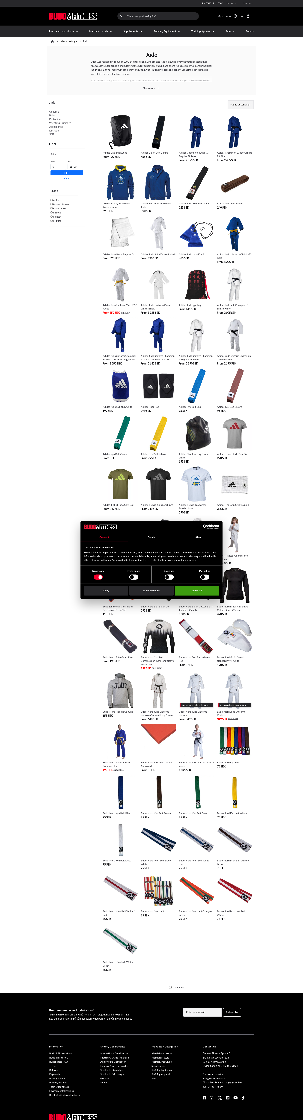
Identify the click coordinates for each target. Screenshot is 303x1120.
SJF (51, 134)
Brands (250, 31)
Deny (106, 590)
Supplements (130, 31)
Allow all (197, 590)
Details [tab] (151, 537)
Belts (52, 115)
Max (70, 161)
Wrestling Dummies (60, 123)
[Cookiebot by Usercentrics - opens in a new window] (205, 527)
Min (52, 161)
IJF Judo (54, 130)
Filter (66, 173)
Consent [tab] (104, 537)
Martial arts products (61, 31)
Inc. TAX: (206, 3)
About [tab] (198, 537)
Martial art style (98, 31)
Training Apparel (200, 31)
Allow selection (151, 590)
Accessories (56, 126)
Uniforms (54, 111)
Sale (228, 31)
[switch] (133, 577)
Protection (55, 119)
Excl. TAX (218, 3)
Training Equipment (165, 31)
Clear (67, 178)
